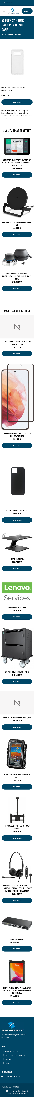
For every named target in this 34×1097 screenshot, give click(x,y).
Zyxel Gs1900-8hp (17, 939)
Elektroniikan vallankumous (15, 1055)
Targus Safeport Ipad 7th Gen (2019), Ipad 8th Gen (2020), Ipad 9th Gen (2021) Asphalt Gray (17, 990)
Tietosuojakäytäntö (13, 1093)
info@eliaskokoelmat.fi (8, 3)
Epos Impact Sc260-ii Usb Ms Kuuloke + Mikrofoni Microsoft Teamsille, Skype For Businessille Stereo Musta (17, 888)
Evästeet (25, 1091)
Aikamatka (8, 1059)
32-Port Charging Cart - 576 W (17, 672)
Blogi (7, 1063)
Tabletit (18, 34)
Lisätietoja (17, 102)
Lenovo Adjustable (17, 559)
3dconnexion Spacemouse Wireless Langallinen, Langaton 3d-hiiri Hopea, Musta (17, 276)
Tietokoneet (8, 34)
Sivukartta (24, 1093)
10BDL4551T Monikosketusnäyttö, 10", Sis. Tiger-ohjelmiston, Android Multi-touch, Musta (17, 163)
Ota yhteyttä (15, 1091)
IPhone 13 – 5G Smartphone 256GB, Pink (17, 717)
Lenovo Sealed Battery (17, 607)
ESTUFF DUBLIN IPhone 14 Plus (17, 510)
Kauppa (27, 11)
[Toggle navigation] (4, 11)
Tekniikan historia (11, 1051)
